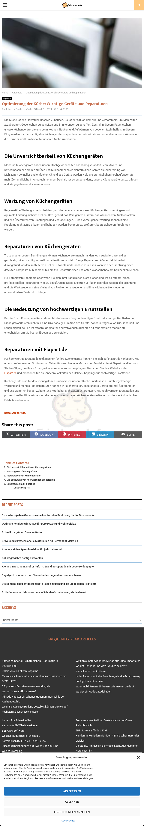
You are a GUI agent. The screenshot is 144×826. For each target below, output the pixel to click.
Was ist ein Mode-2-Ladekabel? (94, 691)
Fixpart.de (10, 373)
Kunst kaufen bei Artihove (91, 671)
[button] (138, 757)
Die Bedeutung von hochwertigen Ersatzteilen (31, 479)
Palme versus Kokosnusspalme (20, 671)
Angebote (7, 98)
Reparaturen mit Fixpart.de (21, 483)
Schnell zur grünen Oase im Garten (22, 532)
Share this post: (22, 487)
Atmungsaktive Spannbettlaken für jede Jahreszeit (32, 549)
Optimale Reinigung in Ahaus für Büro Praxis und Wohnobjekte (39, 523)
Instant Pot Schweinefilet (16, 720)
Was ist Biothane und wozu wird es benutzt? (101, 665)
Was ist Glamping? (12, 750)
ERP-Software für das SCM (91, 730)
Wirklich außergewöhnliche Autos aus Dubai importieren (108, 660)
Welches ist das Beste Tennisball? (21, 735)
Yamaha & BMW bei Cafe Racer (20, 725)
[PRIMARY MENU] (5, 5)
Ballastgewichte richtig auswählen (22, 558)
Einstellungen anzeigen (72, 812)
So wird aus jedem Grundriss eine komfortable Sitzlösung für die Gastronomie (48, 515)
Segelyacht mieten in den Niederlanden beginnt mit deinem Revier (41, 575)
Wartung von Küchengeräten (22, 471)
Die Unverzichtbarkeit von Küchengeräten (29, 467)
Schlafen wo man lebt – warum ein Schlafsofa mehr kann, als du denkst (44, 592)
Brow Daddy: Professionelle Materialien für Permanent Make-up (40, 540)
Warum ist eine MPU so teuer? (19, 691)
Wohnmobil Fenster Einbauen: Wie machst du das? (105, 686)
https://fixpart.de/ (15, 413)
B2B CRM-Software (13, 730)
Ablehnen (72, 801)
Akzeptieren (72, 791)
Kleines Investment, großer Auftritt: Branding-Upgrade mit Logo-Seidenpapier (48, 566)
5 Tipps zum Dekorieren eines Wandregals (26, 686)
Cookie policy (68, 820)
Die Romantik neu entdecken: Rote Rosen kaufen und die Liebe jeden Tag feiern (49, 583)
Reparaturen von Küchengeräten (24, 475)
